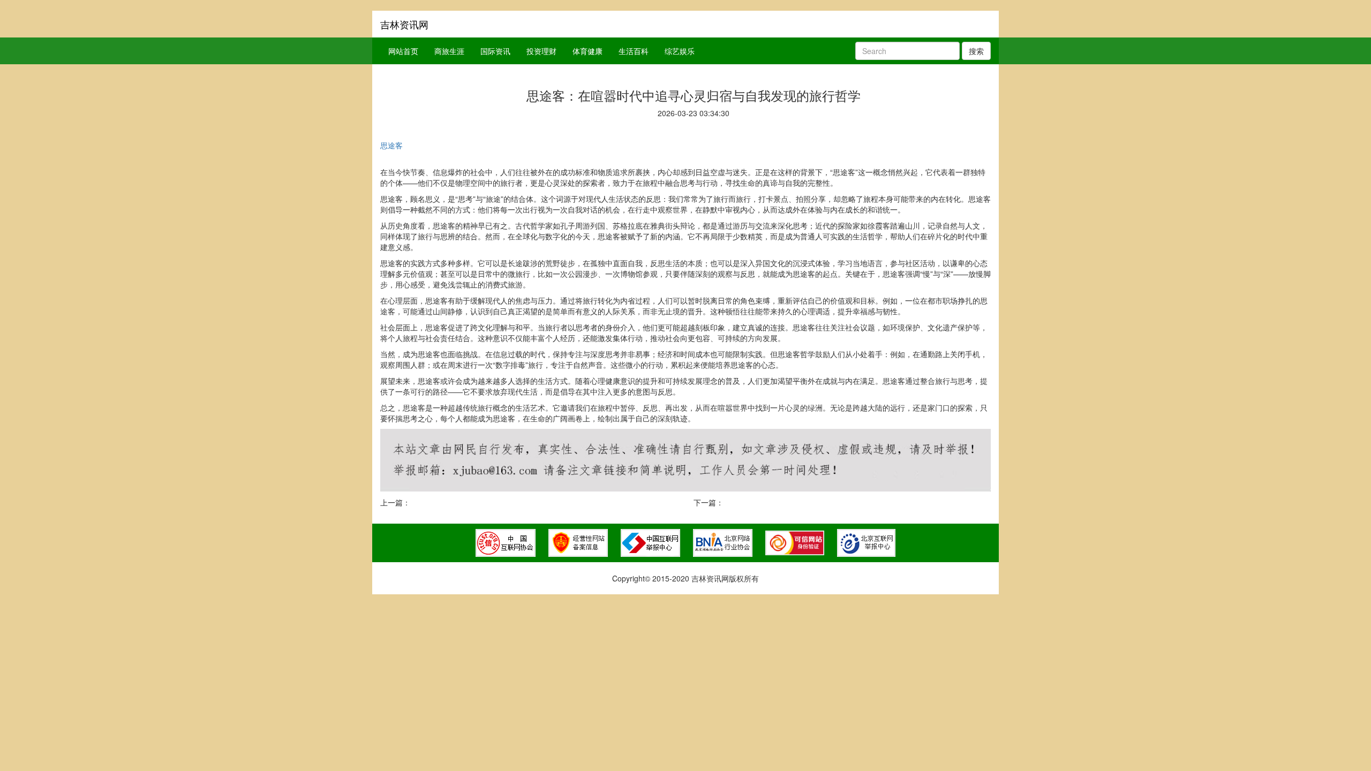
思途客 (391, 145)
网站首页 (403, 51)
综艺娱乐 (680, 51)
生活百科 (634, 51)
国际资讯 (495, 51)
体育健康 (587, 51)
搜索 (976, 51)
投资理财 (541, 51)
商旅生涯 (449, 51)
